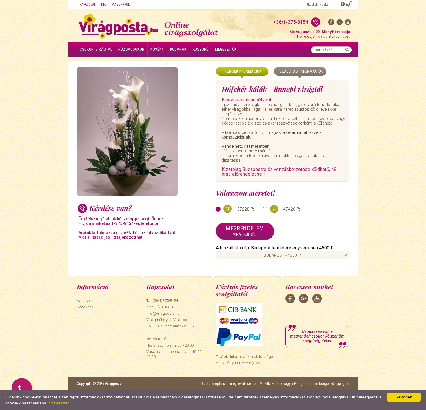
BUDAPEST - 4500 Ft (283, 255)
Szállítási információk (301, 71)
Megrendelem (245, 231)
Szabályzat (59, 403)
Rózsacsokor (131, 49)
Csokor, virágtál (96, 49)
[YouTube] (348, 23)
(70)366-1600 (168, 307)
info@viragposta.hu (163, 313)
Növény (157, 49)
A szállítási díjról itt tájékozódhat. (111, 237)
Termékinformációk (243, 71)
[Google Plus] (339, 23)
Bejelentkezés (317, 4)
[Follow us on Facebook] (331, 23)
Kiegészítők (226, 49)
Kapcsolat (87, 4)
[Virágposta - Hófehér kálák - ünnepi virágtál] (143, 131)
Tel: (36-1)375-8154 (162, 300)
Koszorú (201, 49)
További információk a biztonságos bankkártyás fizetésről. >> (245, 359)
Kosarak (178, 49)
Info (103, 4)
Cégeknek (85, 307)
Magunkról (121, 4)
